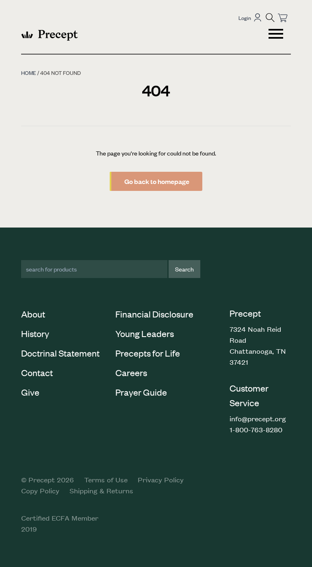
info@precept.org (258, 418)
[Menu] (276, 35)
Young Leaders (144, 333)
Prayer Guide (141, 392)
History (35, 333)
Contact (37, 372)
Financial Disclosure (154, 314)
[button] (270, 17)
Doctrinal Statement (60, 353)
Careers (131, 372)
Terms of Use (106, 479)
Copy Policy (40, 490)
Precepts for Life (147, 353)
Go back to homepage (156, 181)
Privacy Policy (161, 479)
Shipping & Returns (101, 490)
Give (30, 392)
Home (28, 73)
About (33, 314)
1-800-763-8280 (256, 429)
